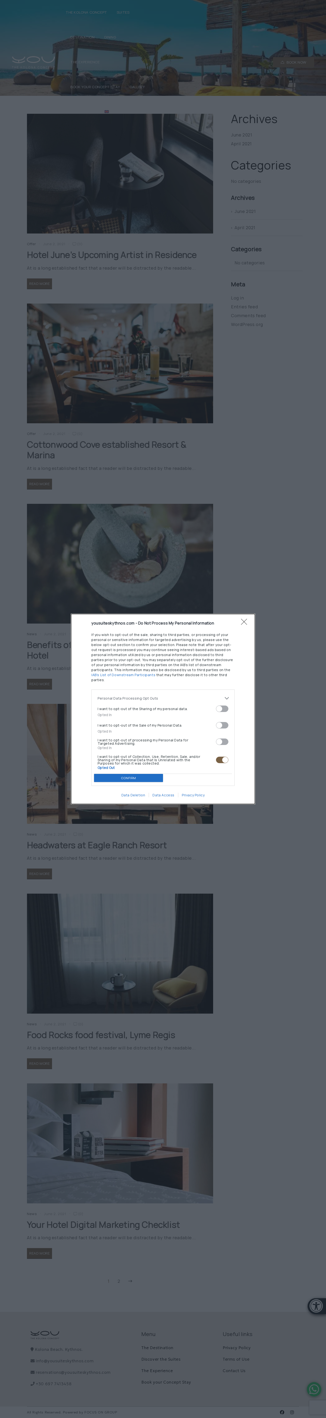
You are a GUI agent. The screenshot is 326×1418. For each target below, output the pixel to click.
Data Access (163, 795)
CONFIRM (128, 778)
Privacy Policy (193, 795)
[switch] (222, 709)
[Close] (245, 623)
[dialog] (163, 709)
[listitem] (163, 698)
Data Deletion (133, 795)
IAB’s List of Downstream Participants (123, 675)
